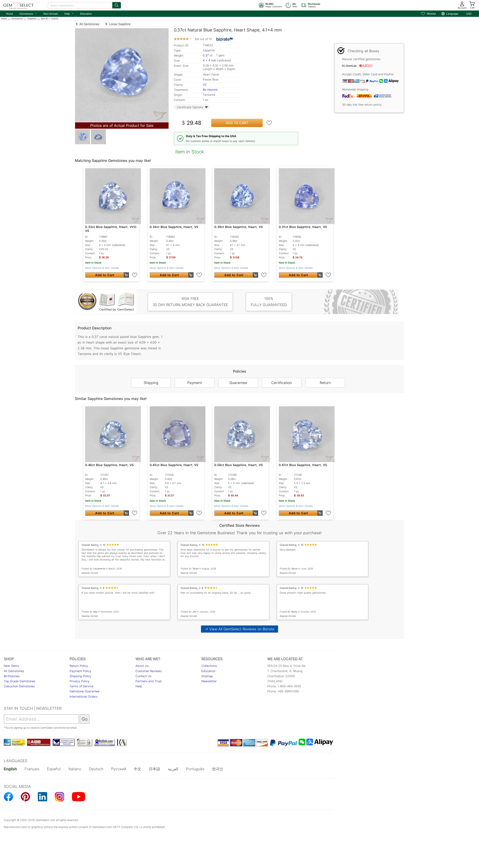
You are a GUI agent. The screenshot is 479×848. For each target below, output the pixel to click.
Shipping (151, 382)
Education (86, 13)
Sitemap (207, 676)
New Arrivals (50, 13)
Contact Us (143, 676)
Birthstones (12, 676)
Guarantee (238, 382)
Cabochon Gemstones (19, 686)
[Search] (116, 5)
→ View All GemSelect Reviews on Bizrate (239, 629)
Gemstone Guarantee (84, 691)
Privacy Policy (79, 681)
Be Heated (210, 89)
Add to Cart (237, 123)
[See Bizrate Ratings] (224, 39)
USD (469, 13)
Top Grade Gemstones (19, 681)
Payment (194, 382)
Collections (209, 666)
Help (69, 13)
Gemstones (28, 13)
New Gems (11, 666)
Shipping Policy (80, 676)
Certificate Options (190, 107)
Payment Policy (80, 671)
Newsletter (209, 681)
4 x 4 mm (209, 60)
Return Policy (79, 666)
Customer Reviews (148, 671)
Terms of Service (81, 686)
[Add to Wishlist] (269, 123)
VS (205, 84)
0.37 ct (208, 55)
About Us (142, 666)
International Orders (83, 696)
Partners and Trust (148, 681)
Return (325, 382)
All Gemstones (14, 671)
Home (9, 13)
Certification (281, 382)
